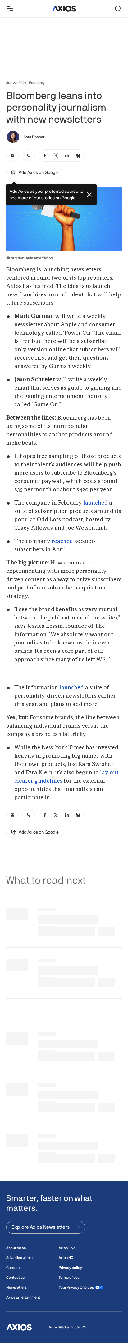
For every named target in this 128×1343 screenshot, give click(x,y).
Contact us (15, 1277)
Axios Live (67, 1248)
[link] (12, 155)
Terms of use (69, 1277)
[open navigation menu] (10, 8)
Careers (13, 1267)
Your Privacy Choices (76, 1287)
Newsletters (16, 1287)
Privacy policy (70, 1267)
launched (95, 503)
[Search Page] (118, 8)
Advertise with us (20, 1258)
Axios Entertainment (23, 1297)
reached (62, 541)
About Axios (16, 1248)
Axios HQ (66, 1258)
